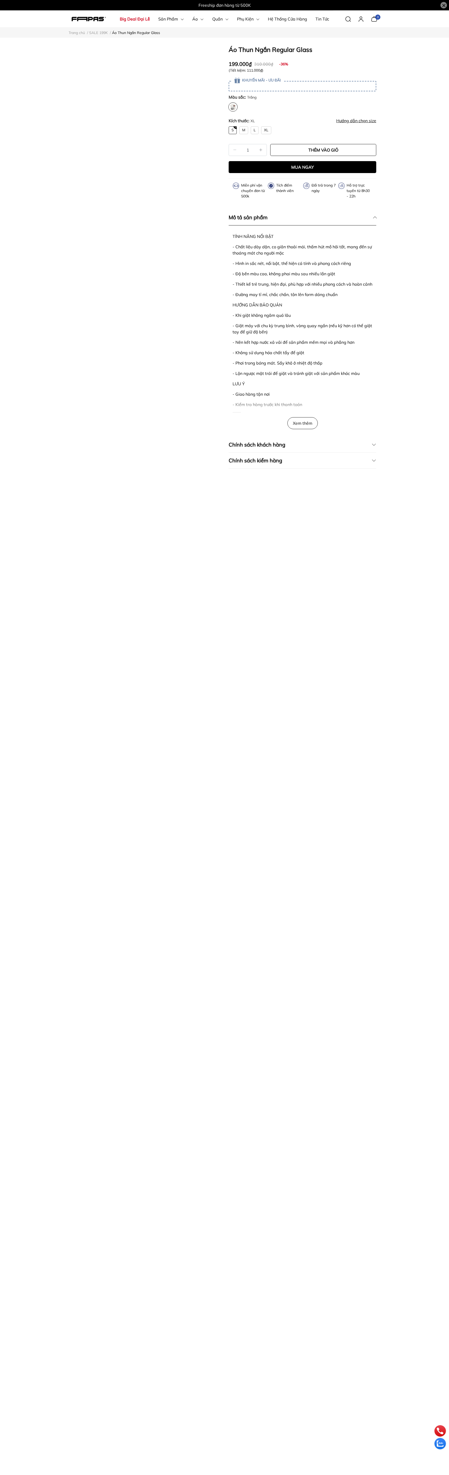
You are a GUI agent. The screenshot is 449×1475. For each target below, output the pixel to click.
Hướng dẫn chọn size (356, 120)
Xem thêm (302, 423)
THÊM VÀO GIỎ (323, 150)
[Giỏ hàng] (374, 18)
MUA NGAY (302, 167)
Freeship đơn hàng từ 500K (225, 5)
